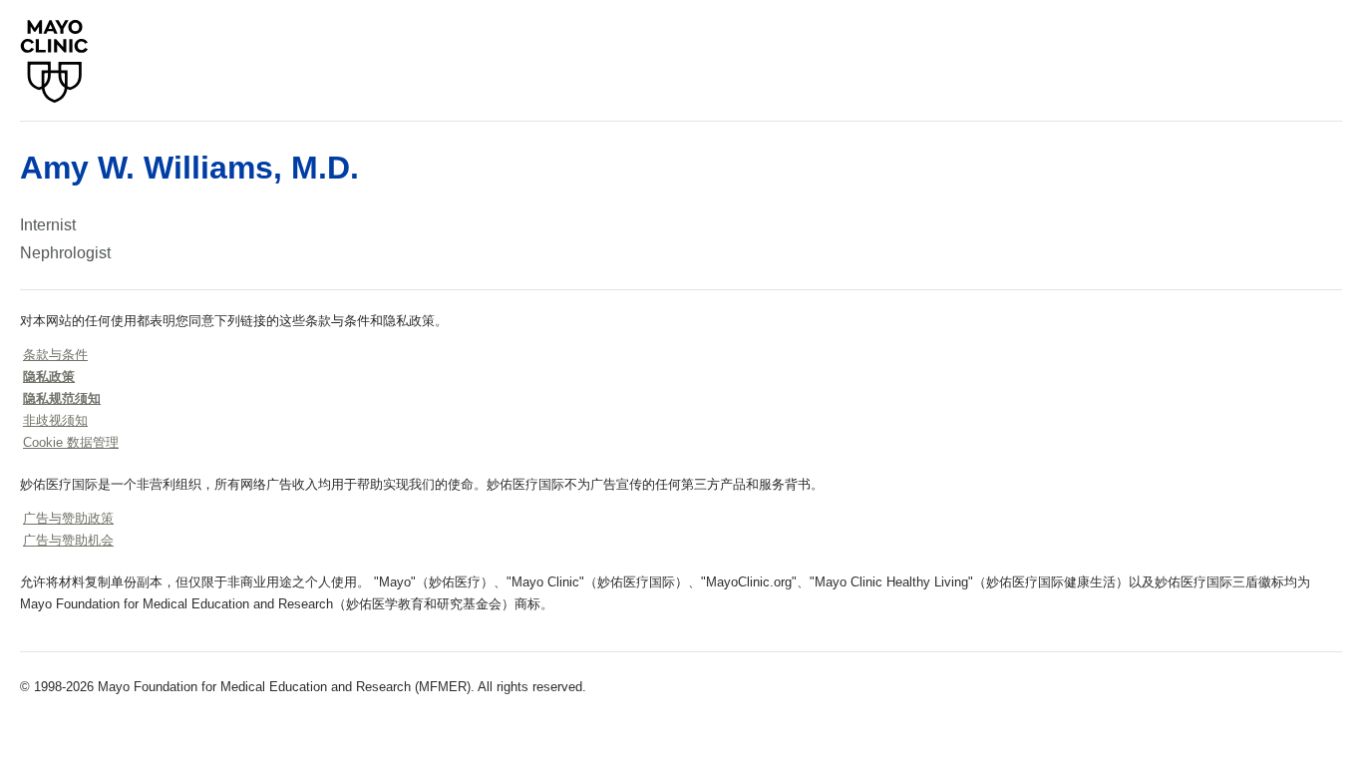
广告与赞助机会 (68, 540)
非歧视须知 (55, 420)
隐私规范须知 (62, 398)
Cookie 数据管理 (71, 442)
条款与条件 (55, 354)
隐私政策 (49, 376)
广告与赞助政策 (68, 518)
